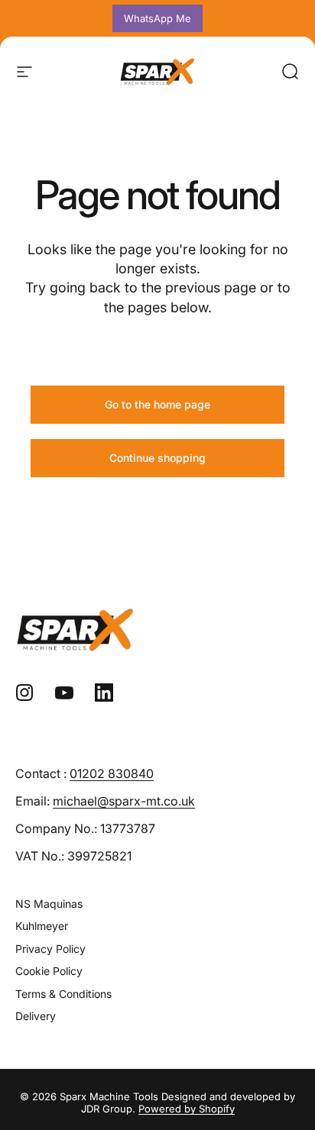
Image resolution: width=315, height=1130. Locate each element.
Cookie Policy (49, 970)
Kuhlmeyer (41, 925)
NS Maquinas (49, 903)
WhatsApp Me (157, 18)
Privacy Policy (50, 948)
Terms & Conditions (63, 993)
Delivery (35, 1015)
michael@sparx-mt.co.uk (124, 801)
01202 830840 (112, 773)
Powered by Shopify (186, 1109)
